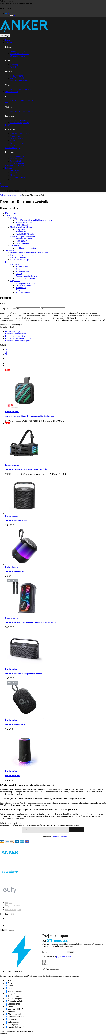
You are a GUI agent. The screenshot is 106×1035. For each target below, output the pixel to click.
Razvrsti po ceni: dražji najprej (17, 341)
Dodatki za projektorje (19, 122)
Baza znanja (15, 170)
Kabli (7, 60)
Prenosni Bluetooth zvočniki (21, 100)
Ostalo (7, 85)
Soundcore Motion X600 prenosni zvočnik (23, 673)
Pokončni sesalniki (18, 159)
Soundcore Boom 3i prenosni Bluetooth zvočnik (26, 469)
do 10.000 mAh (16, 76)
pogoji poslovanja (60, 837)
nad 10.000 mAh (17, 78)
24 (6, 349)
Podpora (13, 173)
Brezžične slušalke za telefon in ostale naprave (29, 253)
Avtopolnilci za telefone (25, 222)
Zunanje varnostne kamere (21, 134)
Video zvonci (15, 136)
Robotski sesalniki (17, 156)
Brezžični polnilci (17, 56)
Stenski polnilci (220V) (19, 53)
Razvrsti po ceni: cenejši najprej (18, 338)
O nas (12, 175)
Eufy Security (10, 129)
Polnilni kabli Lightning (25, 234)
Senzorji (13, 141)
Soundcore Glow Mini (14, 571)
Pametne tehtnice (17, 163)
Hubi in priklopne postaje (20, 89)
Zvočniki (9, 96)
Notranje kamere (17, 143)
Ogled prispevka (12, 618)
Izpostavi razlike (15, 971)
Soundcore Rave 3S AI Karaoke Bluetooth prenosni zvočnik (31, 622)
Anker (7, 215)
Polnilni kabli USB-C (24, 232)
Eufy (7, 262)
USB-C (13, 67)
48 (6, 352)
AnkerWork (15, 246)
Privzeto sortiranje (12, 331)
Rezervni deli (15, 161)
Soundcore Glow (12, 775)
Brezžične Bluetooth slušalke (22, 111)
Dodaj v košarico (12, 567)
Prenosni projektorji (18, 120)
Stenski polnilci (22, 225)
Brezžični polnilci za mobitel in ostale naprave (34, 220)
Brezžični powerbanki (19, 80)
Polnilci (8, 47)
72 (6, 354)
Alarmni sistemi (16, 138)
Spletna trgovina (6, 1)
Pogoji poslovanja (12, 905)
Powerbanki (10, 71)
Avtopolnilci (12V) (18, 51)
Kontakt (13, 180)
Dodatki (13, 145)
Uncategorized (11, 213)
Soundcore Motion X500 (16, 520)
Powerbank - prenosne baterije (22, 236)
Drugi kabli (20, 229)
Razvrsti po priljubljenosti (15, 334)
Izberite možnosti (12, 411)
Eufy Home (10, 152)
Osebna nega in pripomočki (27, 283)
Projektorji (9, 116)
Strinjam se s (54, 837)
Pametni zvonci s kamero (26, 278)
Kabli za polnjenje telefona (21, 227)
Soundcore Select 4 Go (15, 724)
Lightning (14, 65)
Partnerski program (18, 177)
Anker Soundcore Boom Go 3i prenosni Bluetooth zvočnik (30, 416)
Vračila (8, 907)
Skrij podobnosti (52, 969)
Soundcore (17, 195)
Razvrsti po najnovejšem (15, 336)
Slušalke (8, 107)
